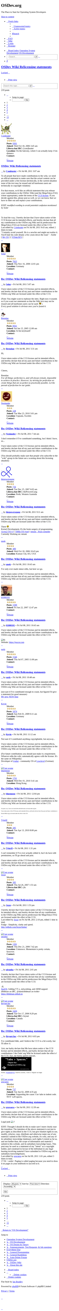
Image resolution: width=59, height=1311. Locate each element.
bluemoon (5, 771)
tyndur (16, 761)
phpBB (15, 1286)
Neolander (5, 403)
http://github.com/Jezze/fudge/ (14, 927)
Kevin (3, 704)
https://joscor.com (16, 642)
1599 (15, 605)
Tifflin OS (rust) (22, 531)
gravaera (5, 1082)
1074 (15, 711)
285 (14, 828)
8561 (15, 326)
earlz (3, 649)
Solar (3, 254)
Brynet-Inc (5, 1003)
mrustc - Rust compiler (40, 531)
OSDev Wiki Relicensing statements (26, 67)
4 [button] (7, 110)
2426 (15, 1011)
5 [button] (7, 112)
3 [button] (7, 107)
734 (14, 487)
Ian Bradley (18, 1282)
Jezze (3, 875)
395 (14, 882)
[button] (7, 95)
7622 (15, 261)
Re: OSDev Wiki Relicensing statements (23, 279)
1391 (15, 944)
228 (14, 411)
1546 (15, 657)
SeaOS (4, 989)
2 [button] (7, 105)
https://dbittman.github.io (12, 994)
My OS (5, 237)
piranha (4, 936)
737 (14, 1089)
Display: (7, 1184)
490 (14, 549)
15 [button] (8, 117)
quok (3, 541)
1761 (15, 778)
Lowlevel (40, 761)
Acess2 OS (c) (7, 531)
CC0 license (43, 195)
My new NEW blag (9, 697)
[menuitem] (21, 26)
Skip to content (7, 17)
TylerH (4, 820)
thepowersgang (7, 479)
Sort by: (26, 1184)
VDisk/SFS (17, 237)
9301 (15, 143)
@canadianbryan (10, 1072)
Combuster (6, 136)
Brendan (5, 318)
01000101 (5, 597)
